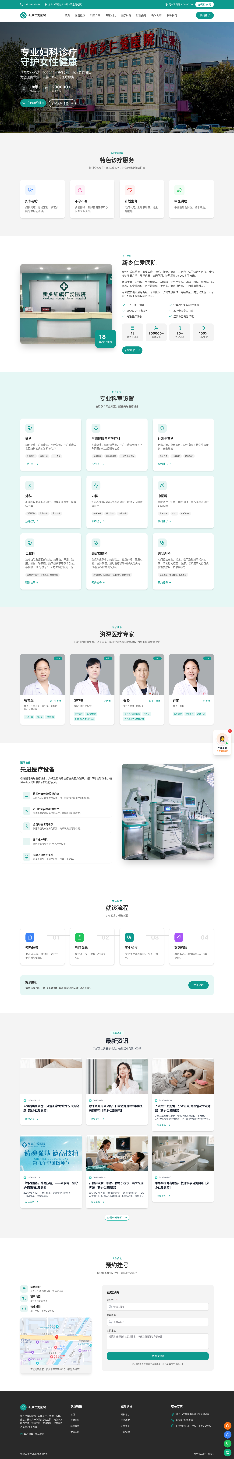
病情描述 (111, 1330)
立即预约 (198, 985)
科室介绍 (95, 15)
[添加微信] (227, 1452)
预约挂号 (205, 15)
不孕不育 (125, 1420)
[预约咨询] (227, 1435)
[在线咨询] (227, 1426)
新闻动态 (156, 15)
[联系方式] (227, 1444)
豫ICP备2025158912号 (204, 1454)
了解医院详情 (59, 103)
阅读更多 (29, 1118)
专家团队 (111, 15)
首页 (67, 15)
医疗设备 (126, 15)
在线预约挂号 (204, 4)
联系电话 (112, 1315)
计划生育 (125, 1426)
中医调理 (125, 1431)
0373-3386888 (38, 1301)
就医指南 (141, 15)
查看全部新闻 (114, 1217)
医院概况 (80, 15)
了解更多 (129, 350)
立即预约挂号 (35, 103)
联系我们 (172, 15)
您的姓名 (112, 1300)
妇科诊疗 (125, 1414)
